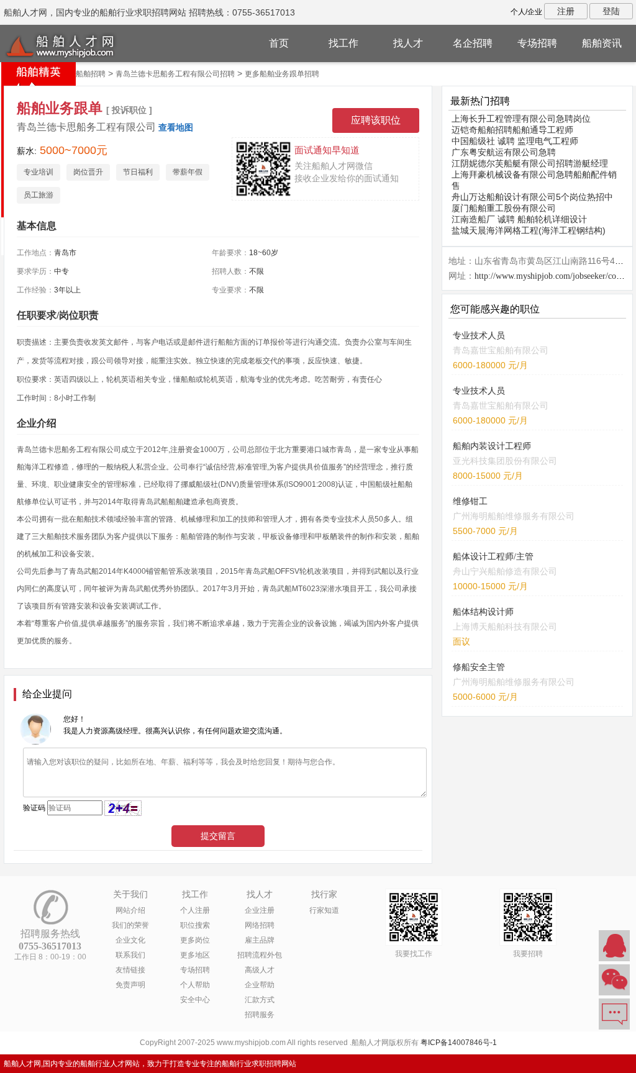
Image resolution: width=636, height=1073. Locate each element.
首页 (279, 43)
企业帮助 (260, 984)
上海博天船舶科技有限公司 (505, 627)
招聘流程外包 (259, 955)
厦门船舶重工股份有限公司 (504, 208)
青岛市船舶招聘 (79, 74)
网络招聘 (260, 925)
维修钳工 (470, 501)
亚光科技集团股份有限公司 (505, 461)
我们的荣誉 (130, 925)
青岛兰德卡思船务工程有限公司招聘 (175, 74)
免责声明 (130, 984)
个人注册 (195, 910)
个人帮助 (195, 984)
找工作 (343, 43)
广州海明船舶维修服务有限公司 (514, 516)
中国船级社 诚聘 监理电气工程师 (515, 141)
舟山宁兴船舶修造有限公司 (505, 571)
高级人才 (260, 970)
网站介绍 (130, 910)
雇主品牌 (260, 940)
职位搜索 (195, 925)
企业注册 (260, 910)
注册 (566, 11)
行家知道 (324, 910)
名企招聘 (473, 43)
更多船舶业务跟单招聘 (282, 74)
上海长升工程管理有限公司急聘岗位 (521, 119)
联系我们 (130, 955)
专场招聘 (537, 43)
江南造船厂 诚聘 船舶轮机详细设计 (519, 219)
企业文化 (130, 940)
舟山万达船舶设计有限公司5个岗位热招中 (532, 197)
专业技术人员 (479, 335)
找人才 (408, 43)
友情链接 (130, 970)
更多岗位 (195, 940)
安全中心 (195, 999)
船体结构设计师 (483, 612)
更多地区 (195, 955)
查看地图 (175, 127)
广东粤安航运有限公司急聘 (504, 152)
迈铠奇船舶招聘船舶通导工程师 (512, 130)
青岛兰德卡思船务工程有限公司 (86, 127)
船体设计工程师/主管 (493, 556)
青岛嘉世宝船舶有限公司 (500, 350)
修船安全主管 (479, 667)
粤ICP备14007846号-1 (458, 1042)
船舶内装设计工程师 (492, 446)
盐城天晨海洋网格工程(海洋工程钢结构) (529, 230)
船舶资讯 (602, 43)
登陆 (611, 11)
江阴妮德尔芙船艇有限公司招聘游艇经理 (530, 163)
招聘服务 (260, 1014)
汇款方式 (260, 999)
